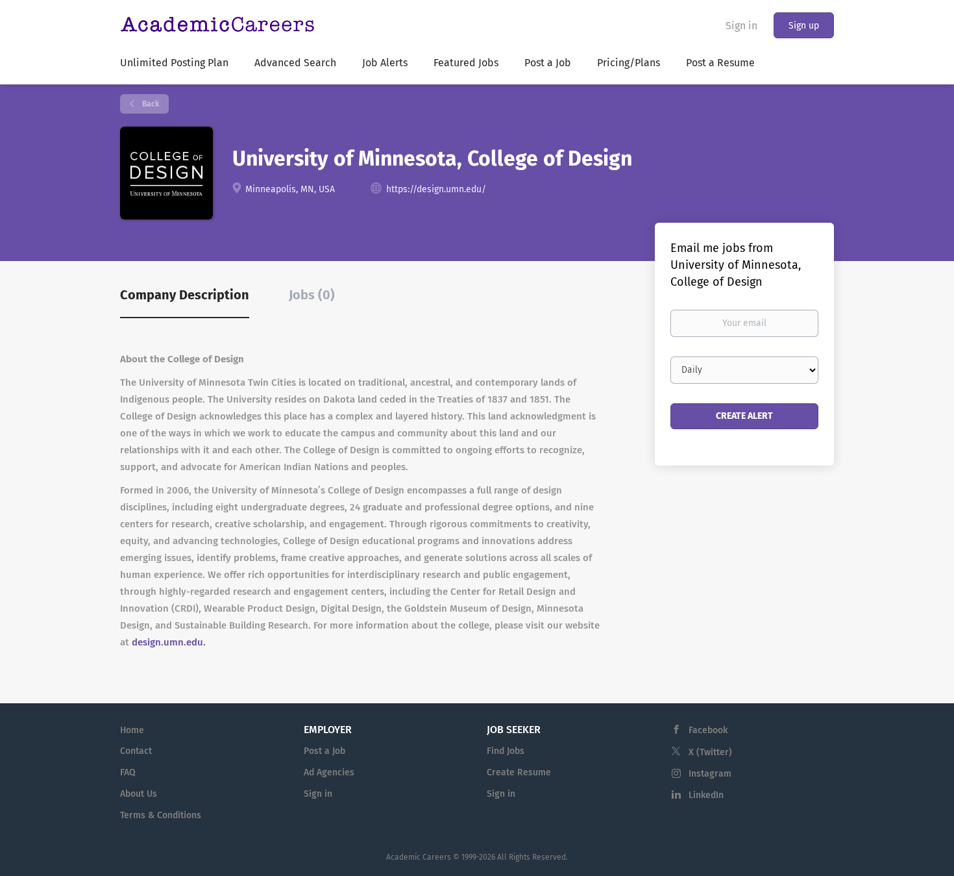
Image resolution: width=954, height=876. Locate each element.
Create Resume (519, 772)
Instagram (710, 773)
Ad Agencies (329, 772)
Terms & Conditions (160, 815)
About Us (138, 793)
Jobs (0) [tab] (312, 295)
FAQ (128, 772)
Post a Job (324, 751)
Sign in (741, 25)
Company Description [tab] (184, 295)
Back (149, 103)
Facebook (708, 730)
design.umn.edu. (169, 642)
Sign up (804, 25)
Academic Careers (418, 857)
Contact (136, 751)
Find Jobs (505, 751)
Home (132, 730)
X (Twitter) (710, 752)
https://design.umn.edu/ (436, 189)
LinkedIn (706, 795)
